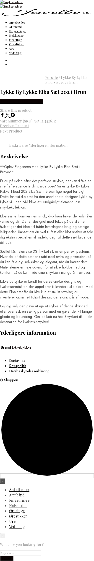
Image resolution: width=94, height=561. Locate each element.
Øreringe (15, 40)
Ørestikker (16, 44)
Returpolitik (17, 366)
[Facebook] (3, 116)
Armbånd (15, 27)
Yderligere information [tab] (48, 145)
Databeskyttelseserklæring (29, 371)
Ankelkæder (17, 22)
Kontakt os (17, 360)
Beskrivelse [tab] (18, 145)
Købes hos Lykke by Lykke (21, 101)
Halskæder (16, 35)
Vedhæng (15, 53)
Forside (51, 77)
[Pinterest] (12, 116)
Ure (11, 48)
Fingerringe (17, 31)
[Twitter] (8, 116)
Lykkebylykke (21, 347)
